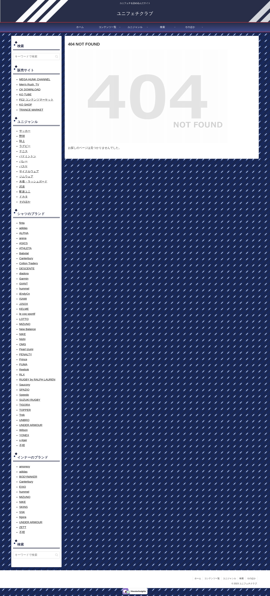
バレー (23, 161)
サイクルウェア (29, 171)
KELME (24, 308)
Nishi (22, 339)
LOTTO (24, 319)
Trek (22, 415)
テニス (23, 151)
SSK (22, 512)
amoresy (24, 466)
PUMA (23, 364)
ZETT (22, 527)
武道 (22, 186)
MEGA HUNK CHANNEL (34, 79)
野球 (22, 136)
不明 (22, 445)
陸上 (22, 141)
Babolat (24, 253)
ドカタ (23, 196)
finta (22, 223)
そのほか (24, 201)
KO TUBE (25, 94)
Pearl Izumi (26, 349)
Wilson (23, 430)
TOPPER (25, 410)
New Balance (27, 329)
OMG (22, 344)
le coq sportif (27, 313)
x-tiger (23, 440)
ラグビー (24, 146)
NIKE (22, 334)
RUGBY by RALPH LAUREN (37, 379)
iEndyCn (24, 293)
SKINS (23, 507)
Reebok (24, 369)
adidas (23, 228)
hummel (24, 288)
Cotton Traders (28, 263)
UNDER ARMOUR (30, 425)
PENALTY (25, 354)
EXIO (22, 486)
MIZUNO (24, 324)
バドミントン (27, 156)
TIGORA (24, 404)
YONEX (24, 435)
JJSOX (23, 303)
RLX (22, 374)
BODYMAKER (28, 476)
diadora (24, 273)
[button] (56, 56)
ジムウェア (26, 176)
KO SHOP (25, 104)
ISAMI (23, 298)
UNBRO (24, 420)
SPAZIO (24, 389)
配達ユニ (24, 191)
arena (22, 238)
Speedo (24, 394)
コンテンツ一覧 (212, 578)
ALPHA (23, 233)
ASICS (23, 243)
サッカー (24, 131)
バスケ (23, 166)
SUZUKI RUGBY (29, 399)
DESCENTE (27, 268)
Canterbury (26, 258)
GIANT (23, 283)
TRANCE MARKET (31, 109)
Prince (23, 359)
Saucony (24, 384)
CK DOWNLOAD (29, 89)
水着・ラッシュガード (33, 181)
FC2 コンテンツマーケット (36, 99)
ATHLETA (25, 248)
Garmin (23, 278)
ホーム (198, 578)
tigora (22, 517)
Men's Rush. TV (29, 84)
